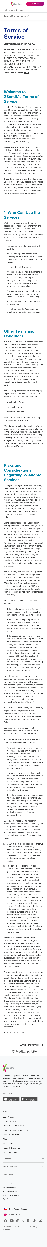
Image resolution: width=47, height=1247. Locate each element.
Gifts (5, 1139)
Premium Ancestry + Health (14, 1126)
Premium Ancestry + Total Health (16, 1130)
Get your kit (35, 4)
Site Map (6, 1199)
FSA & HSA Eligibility (11, 1152)
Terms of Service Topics (15, 16)
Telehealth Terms (14, 407)
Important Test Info (15, 412)
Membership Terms (15, 402)
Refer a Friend (14, 1215)
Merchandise (8, 1144)
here (20, 297)
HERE (26, 72)
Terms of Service (9, 1188)
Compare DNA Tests (11, 1135)
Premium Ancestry (10, 1121)
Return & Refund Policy (12, 1148)
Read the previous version (23, 1053)
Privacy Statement (10, 1192)
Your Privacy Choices (11, 1195)
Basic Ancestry (9, 1117)
